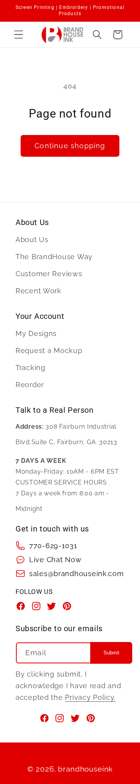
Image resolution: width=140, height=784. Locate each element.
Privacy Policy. (90, 697)
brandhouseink (85, 769)
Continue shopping (70, 146)
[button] (19, 34)
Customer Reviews (49, 274)
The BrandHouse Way (54, 257)
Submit (111, 653)
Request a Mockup (49, 350)
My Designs (36, 333)
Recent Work (38, 291)
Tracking (31, 367)
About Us (32, 239)
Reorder (30, 385)
